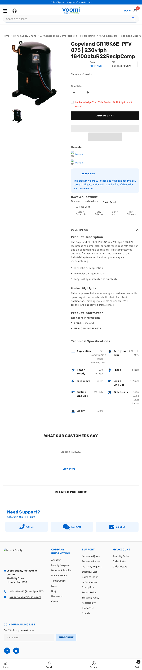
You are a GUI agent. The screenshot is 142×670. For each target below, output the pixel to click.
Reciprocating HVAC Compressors (98, 35)
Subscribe (66, 637)
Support (88, 549)
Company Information (60, 551)
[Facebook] (7, 650)
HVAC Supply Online (24, 35)
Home (6, 35)
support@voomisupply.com (25, 596)
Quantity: (76, 86)
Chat (105, 202)
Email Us (120, 527)
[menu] (5, 10)
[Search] (135, 18)
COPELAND (96, 66)
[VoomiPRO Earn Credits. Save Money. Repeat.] (71, 27)
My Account (121, 549)
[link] (49, 664)
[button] (105, 137)
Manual (79, 154)
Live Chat (76, 527)
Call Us (30, 527)
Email (113, 202)
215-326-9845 (83, 206)
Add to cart (105, 115)
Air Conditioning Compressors (57, 35)
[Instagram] (16, 650)
